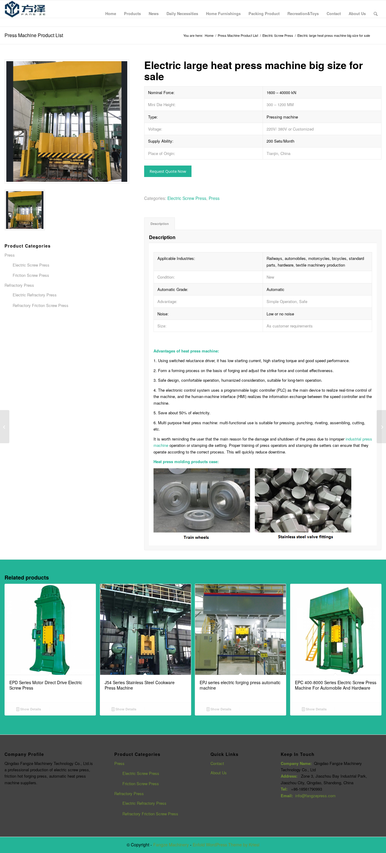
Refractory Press (129, 793)
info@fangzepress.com (315, 795)
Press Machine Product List (34, 35)
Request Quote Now (168, 171)
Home (209, 35)
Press (214, 198)
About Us (218, 773)
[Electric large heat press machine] (67, 121)
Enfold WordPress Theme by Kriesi (226, 845)
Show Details (30, 709)
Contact (217, 763)
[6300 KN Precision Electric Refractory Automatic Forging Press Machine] (381, 426)
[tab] (159, 223)
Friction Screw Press (140, 783)
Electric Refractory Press (144, 803)
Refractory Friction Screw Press (150, 814)
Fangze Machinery (171, 845)
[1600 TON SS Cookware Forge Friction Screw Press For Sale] (4, 426)
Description (159, 223)
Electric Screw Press (277, 35)
